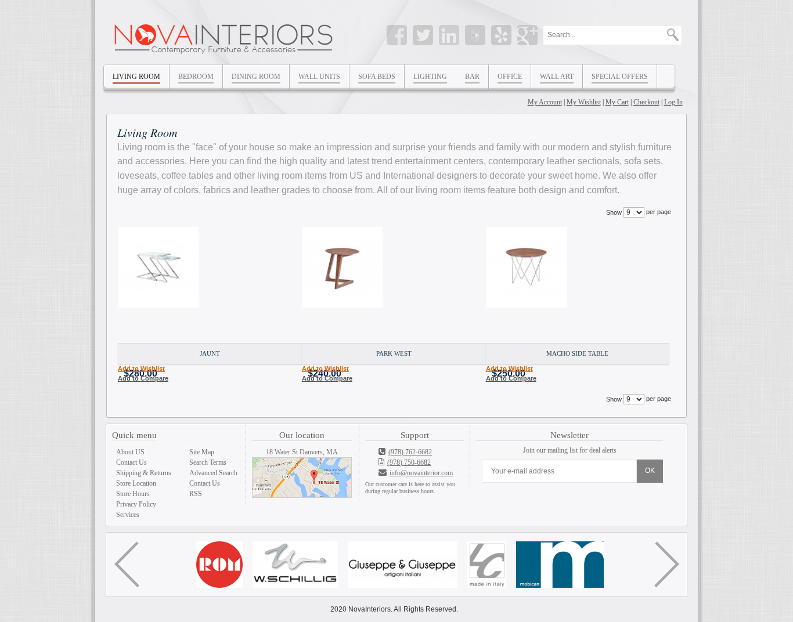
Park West (394, 353)
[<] (126, 564)
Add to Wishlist (141, 368)
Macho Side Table (577, 353)
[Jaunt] (210, 285)
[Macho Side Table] (578, 285)
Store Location (136, 483)
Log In (673, 102)
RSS (195, 494)
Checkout (646, 102)
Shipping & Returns (143, 473)
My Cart (617, 102)
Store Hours (133, 494)
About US (130, 452)
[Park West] (394, 285)
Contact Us (131, 462)
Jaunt (210, 353)
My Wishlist (584, 102)
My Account (545, 102)
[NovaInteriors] (224, 35)
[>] (666, 564)
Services (127, 515)
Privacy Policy (136, 504)
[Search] (667, 34)
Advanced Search (213, 473)
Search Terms (207, 462)
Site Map (201, 452)
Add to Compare (143, 378)
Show (614, 212)
